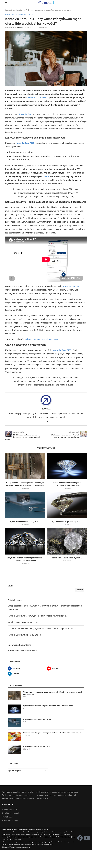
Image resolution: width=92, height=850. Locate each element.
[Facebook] (80, 838)
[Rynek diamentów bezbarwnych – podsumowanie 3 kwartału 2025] (67, 466)
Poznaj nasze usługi (10, 821)
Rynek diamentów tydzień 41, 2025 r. (25, 522)
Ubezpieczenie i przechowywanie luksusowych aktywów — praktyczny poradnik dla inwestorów (52, 693)
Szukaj (11, 586)
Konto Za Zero (25, 114)
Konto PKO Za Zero (37, 98)
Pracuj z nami (7, 817)
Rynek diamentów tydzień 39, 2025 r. (67, 558)
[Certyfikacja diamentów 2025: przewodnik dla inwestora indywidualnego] (25, 541)
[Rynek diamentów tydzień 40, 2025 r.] (67, 505)
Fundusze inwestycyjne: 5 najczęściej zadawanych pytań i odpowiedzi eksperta (43, 628)
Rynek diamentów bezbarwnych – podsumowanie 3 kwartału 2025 (37, 616)
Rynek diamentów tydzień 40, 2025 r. (67, 522)
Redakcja (20, 27)
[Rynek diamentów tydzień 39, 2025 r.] (67, 541)
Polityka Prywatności (10, 809)
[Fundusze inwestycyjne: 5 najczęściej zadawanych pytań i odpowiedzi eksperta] (14, 736)
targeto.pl (6, 847)
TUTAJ (45, 176)
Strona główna (9, 10)
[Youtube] (87, 838)
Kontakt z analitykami (10, 813)
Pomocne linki (8, 805)
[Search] (85, 3)
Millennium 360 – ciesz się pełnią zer (41, 339)
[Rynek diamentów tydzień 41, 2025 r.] (25, 505)
